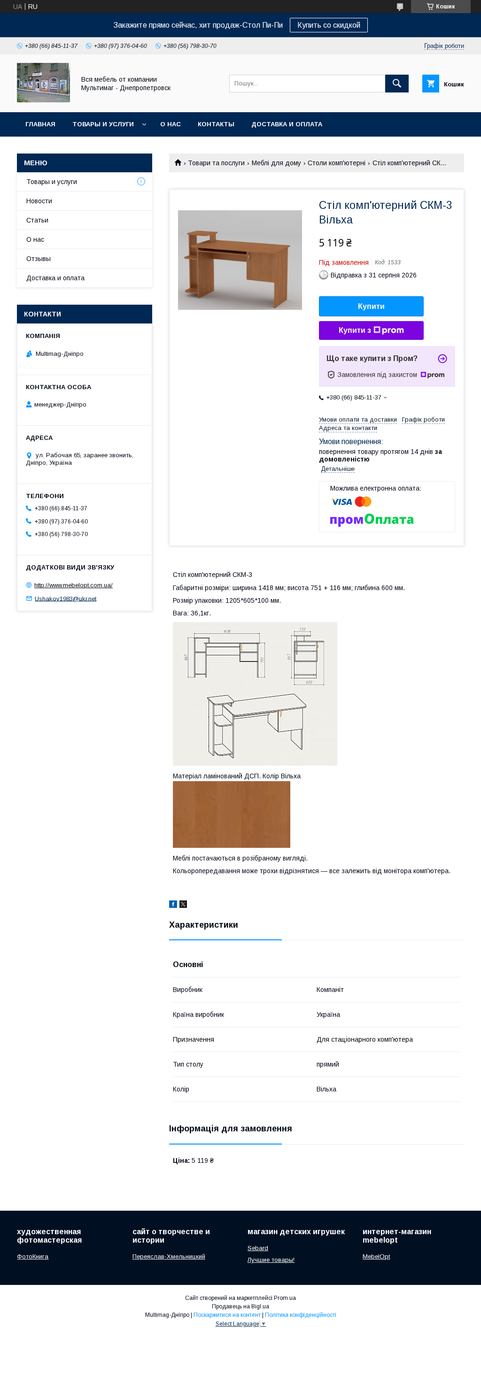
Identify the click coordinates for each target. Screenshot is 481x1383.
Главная (40, 124)
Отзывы (38, 258)
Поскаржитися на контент (227, 1315)
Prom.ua (285, 1298)
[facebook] (173, 905)
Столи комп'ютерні (336, 163)
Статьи (37, 220)
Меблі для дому (276, 163)
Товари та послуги (216, 163)
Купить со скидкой (328, 25)
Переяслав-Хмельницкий (168, 1256)
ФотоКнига (32, 1256)
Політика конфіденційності (300, 1315)
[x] (183, 905)
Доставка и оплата (286, 124)
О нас (170, 124)
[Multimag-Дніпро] (43, 100)
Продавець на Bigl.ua (240, 1306)
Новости (39, 201)
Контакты (216, 124)
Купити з (355, 330)
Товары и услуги (103, 124)
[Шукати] (397, 83)
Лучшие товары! (271, 1259)
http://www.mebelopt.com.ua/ (73, 585)
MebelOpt (376, 1256)
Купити (371, 306)
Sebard (258, 1248)
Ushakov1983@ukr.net (65, 598)
